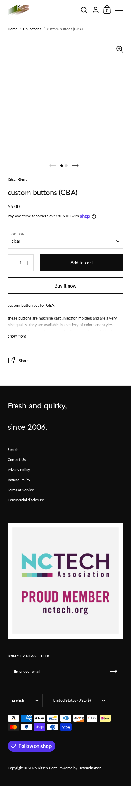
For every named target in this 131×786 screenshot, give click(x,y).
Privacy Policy (19, 469)
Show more (17, 336)
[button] (61, 165)
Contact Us (17, 459)
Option (17, 234)
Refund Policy (19, 479)
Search (13, 449)
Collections (32, 29)
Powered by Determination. (80, 768)
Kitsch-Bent (47, 768)
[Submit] (113, 671)
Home (12, 29)
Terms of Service (21, 489)
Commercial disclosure (26, 500)
